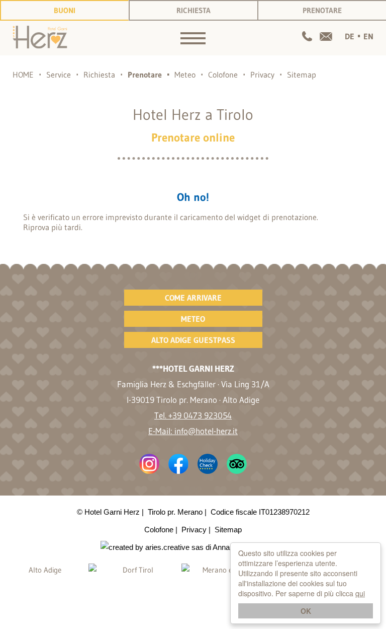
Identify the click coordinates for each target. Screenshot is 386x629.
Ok (306, 611)
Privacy (262, 74)
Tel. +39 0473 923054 (193, 415)
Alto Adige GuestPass (193, 340)
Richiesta (193, 10)
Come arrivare (193, 298)
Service (58, 74)
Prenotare (322, 10)
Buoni (64, 10)
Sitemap (301, 74)
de (349, 36)
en (368, 36)
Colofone (223, 74)
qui (360, 593)
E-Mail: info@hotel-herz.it (193, 431)
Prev (11, 589)
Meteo (185, 74)
